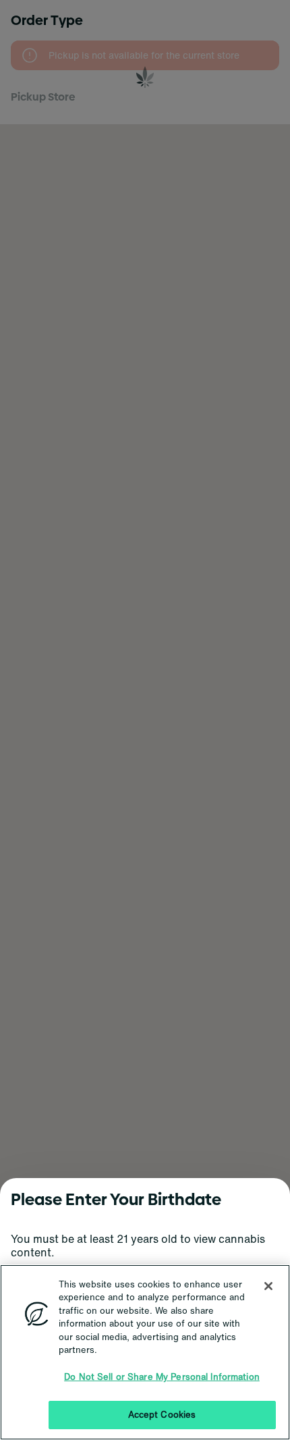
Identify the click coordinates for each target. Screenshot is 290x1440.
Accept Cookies (162, 1414)
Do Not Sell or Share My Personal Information (162, 1376)
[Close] (268, 1286)
